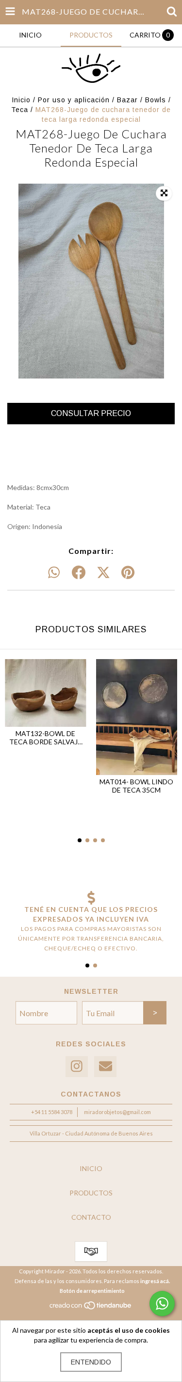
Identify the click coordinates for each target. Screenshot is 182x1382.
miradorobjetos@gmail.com (117, 1112)
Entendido (91, 1362)
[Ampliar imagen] (164, 193)
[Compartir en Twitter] (103, 573)
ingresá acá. (155, 1281)
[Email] (105, 1066)
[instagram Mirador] (77, 1066)
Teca (19, 110)
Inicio (21, 100)
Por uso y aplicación (74, 100)
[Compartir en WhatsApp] (54, 573)
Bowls (155, 100)
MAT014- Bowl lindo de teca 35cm (136, 785)
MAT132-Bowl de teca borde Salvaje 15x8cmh (45, 737)
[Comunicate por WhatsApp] (162, 1303)
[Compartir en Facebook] (78, 573)
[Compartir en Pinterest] (127, 573)
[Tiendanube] (91, 1308)
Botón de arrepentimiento (92, 1290)
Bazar (127, 100)
